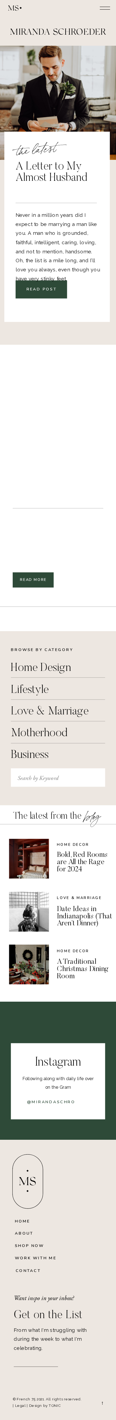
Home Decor (73, 844)
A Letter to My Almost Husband (51, 172)
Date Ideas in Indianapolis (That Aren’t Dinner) (84, 916)
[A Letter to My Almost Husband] (58, 103)
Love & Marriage (79, 898)
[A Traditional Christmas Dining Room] (29, 964)
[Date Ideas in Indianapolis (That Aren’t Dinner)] (29, 912)
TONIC (55, 1406)
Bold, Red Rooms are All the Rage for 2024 (82, 862)
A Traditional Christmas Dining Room (83, 969)
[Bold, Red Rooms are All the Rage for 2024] (29, 859)
